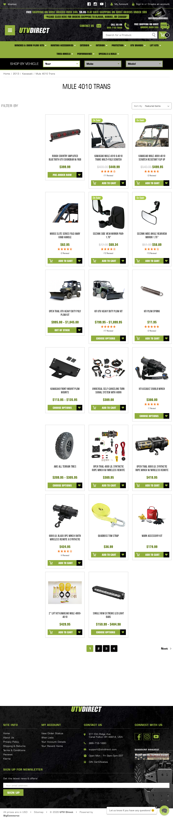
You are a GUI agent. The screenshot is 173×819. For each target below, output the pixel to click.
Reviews (8, 754)
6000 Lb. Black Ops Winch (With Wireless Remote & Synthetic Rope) (65, 539)
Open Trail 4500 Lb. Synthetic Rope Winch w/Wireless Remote (108, 468)
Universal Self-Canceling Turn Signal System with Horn (108, 390)
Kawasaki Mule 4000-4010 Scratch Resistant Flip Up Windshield (152, 159)
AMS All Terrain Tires (65, 466)
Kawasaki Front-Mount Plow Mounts (65, 390)
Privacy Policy (11, 741)
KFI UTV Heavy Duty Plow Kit (108, 311)
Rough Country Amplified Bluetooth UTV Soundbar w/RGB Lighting (65, 159)
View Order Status (52, 733)
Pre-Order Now (62, 175)
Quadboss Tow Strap (108, 536)
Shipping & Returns (14, 745)
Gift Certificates (98, 761)
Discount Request (147, 749)
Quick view (65, 135)
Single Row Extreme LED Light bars (108, 615)
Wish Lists (47, 737)
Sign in (140, 4)
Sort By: (138, 106)
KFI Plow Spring (152, 311)
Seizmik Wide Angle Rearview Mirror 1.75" (152, 235)
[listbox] (157, 106)
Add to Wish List (79, 175)
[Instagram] (95, 4)
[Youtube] (101, 4)
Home (6, 733)
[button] (164, 810)
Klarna (6, 758)
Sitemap (38, 812)
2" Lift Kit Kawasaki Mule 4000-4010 (65, 615)
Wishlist (12, 4)
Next (165, 648)
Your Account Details (53, 741)
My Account (121, 4)
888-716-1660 (97, 743)
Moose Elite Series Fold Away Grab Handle (65, 235)
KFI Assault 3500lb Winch (152, 389)
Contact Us (87, 26)
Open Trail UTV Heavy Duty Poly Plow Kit (65, 313)
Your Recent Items (52, 745)
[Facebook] (89, 4)
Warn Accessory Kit (152, 536)
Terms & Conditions (14, 750)
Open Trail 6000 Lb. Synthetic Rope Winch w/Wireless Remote (151, 468)
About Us (8, 737)
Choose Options (105, 338)
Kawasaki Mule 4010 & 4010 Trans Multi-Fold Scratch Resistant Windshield (108, 159)
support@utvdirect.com (103, 749)
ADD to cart (109, 183)
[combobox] (130, 35)
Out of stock (62, 330)
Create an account (159, 4)
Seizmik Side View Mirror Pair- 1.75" (108, 235)
